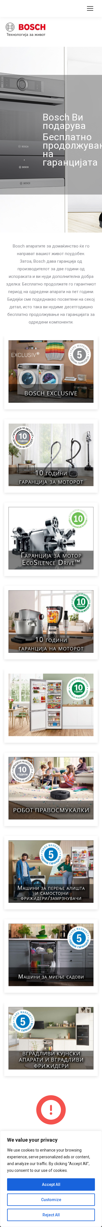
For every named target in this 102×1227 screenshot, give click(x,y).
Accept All (51, 1184)
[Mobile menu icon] (90, 8)
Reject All (51, 1215)
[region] (51, 1179)
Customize (51, 1199)
